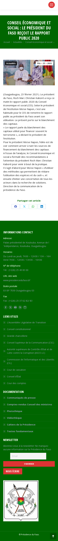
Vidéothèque (14, 417)
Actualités (11, 63)
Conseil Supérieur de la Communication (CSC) (30, 342)
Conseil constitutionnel (19, 329)
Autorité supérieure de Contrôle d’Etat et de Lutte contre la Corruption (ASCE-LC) (29, 351)
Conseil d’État (14, 376)
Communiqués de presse (21, 397)
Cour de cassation (16, 369)
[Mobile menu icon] (51, 5)
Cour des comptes (16, 383)
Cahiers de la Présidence (21, 424)
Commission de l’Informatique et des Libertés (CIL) (30, 361)
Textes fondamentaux (20, 431)
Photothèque (14, 411)
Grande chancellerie (17, 335)
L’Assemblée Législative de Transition (26, 322)
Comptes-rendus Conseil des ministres (29, 404)
